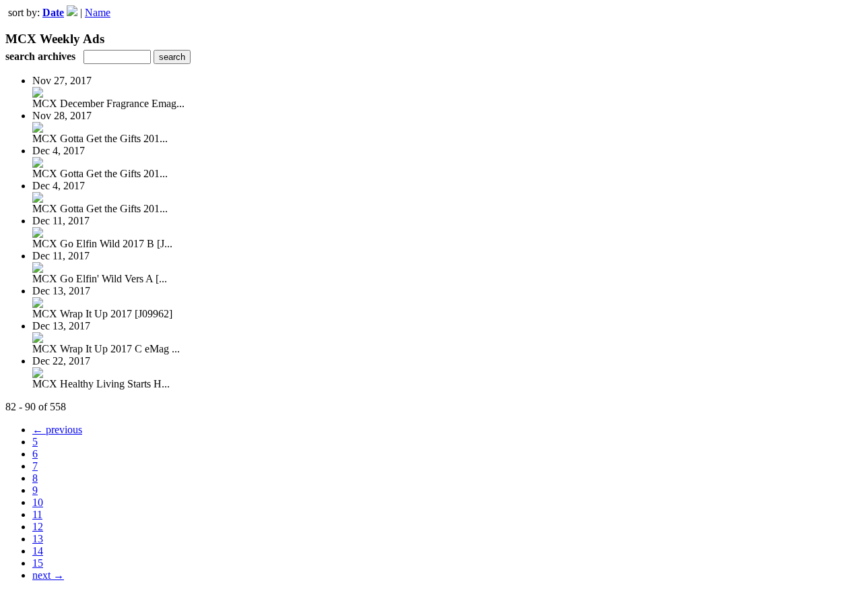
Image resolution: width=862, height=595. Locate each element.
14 (37, 551)
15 (37, 563)
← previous (57, 429)
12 (37, 526)
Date (53, 12)
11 (37, 514)
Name (97, 12)
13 (37, 538)
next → (48, 575)
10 (37, 502)
